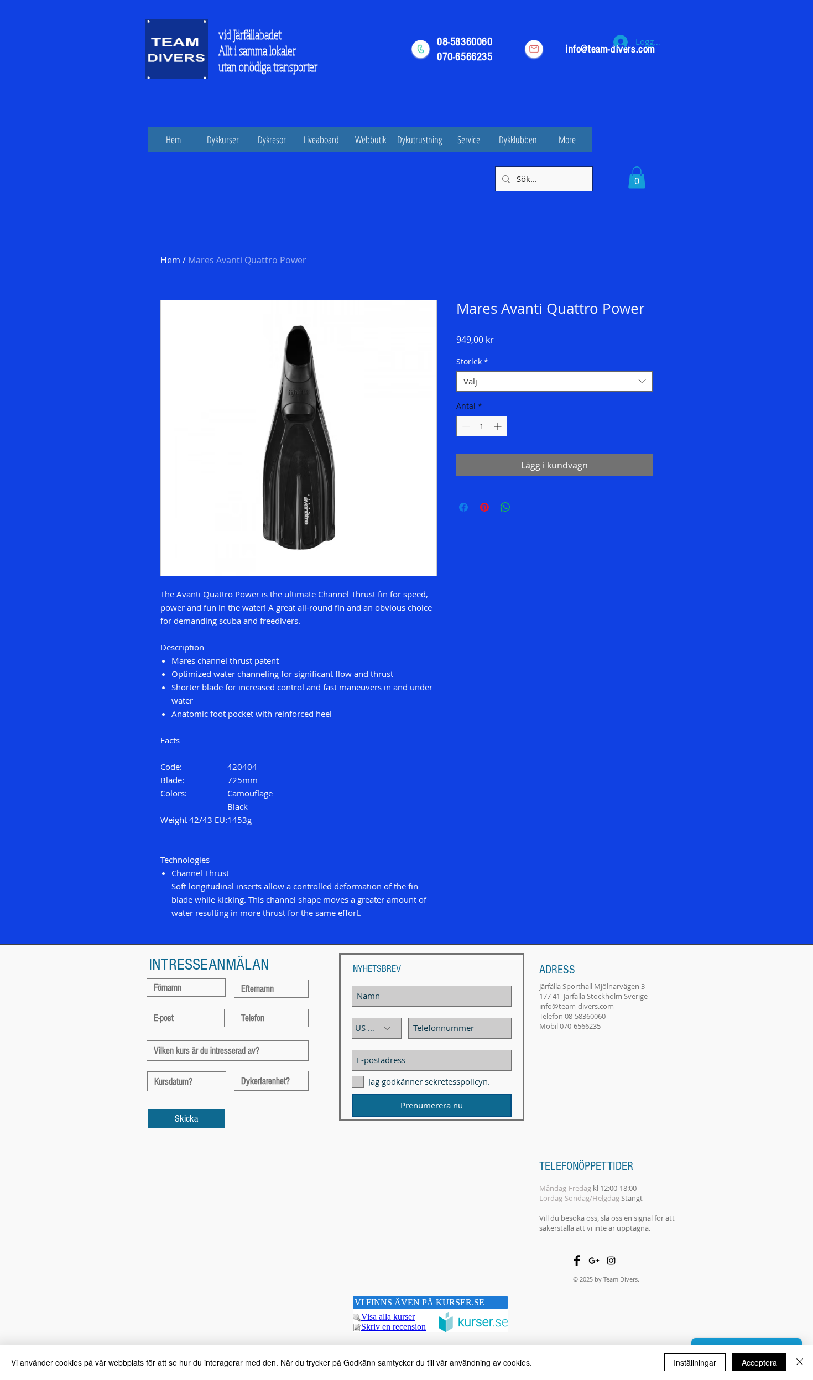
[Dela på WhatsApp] (505, 507)
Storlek (472, 362)
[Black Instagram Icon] (611, 1260)
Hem (170, 260)
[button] (637, 177)
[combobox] (554, 381)
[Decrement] (465, 426)
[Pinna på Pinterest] (484, 507)
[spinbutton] (482, 426)
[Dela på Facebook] (463, 507)
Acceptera (759, 1362)
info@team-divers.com (576, 1006)
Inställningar (695, 1362)
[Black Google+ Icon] (594, 1260)
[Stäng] (799, 1362)
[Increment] (498, 426)
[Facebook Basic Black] (576, 1260)
